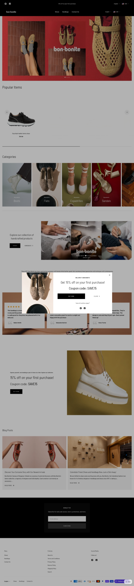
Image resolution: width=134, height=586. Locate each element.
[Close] (109, 275)
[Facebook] (85, 308)
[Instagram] (81, 308)
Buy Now (71, 296)
